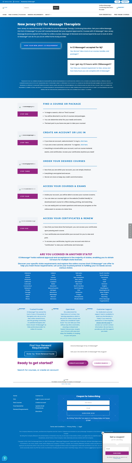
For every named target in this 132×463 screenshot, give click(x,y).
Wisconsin (104, 294)
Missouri (53, 297)
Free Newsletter (18, 406)
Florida (27, 290)
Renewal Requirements (35, 15)
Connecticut (28, 286)
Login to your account (42, 399)
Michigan (53, 290)
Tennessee (104, 277)
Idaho (28, 297)
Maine (53, 284)
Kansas (53, 277)
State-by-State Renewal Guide (40, 354)
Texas (104, 279)
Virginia (104, 286)
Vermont (104, 284)
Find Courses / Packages (17, 15)
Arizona (27, 277)
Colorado (27, 284)
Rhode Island (78, 299)
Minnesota (53, 292)
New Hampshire (79, 277)
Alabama (28, 273)
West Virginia (104, 292)
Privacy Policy (97, 418)
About (47, 15)
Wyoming (104, 297)
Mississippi (53, 294)
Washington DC (104, 290)
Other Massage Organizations (104, 300)
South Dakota (104, 275)
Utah (104, 282)
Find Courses (17, 402)
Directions (38, 411)
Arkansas (28, 279)
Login (117, 2)
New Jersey (79, 279)
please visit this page (103, 323)
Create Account (76, 363)
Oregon (78, 294)
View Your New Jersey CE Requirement (41, 45)
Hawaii (28, 294)
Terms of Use (8, 1)
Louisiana (53, 282)
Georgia (27, 292)
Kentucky (53, 279)
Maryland (53, 286)
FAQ (14, 399)
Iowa (53, 275)
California (27, 282)
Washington (104, 288)
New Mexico (79, 282)
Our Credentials (105, 15)
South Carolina (104, 273)
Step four (24, 196)
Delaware (28, 288)
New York (79, 284)
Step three (25, 171)
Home (4, 15)
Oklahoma (78, 292)
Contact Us (39, 396)
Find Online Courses (121, 15)
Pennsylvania (79, 297)
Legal (80, 427)
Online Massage (105, 5)
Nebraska (79, 273)
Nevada (78, 275)
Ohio (78, 290)
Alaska (27, 275)
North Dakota (78, 288)
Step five (24, 228)
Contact (17, 1)
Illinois (28, 299)
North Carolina (79, 286)
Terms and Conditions (57, 427)
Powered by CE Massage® (28, 1)
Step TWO (24, 142)
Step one (24, 114)
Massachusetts (53, 288)
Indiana (53, 273)
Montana (53, 299)
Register (125, 2)
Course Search (101, 363)
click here (83, 141)
